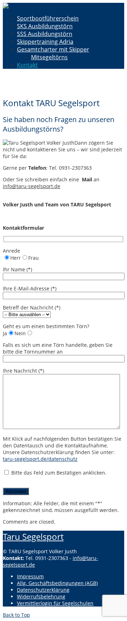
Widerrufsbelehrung (41, 596)
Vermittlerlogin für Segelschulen (55, 603)
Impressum (30, 576)
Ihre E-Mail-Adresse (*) (29, 288)
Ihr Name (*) (17, 269)
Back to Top (16, 614)
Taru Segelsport (33, 536)
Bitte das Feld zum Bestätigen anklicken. (58, 472)
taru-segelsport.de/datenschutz (40, 459)
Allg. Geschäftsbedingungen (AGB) (57, 583)
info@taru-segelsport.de (31, 186)
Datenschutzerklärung (43, 589)
